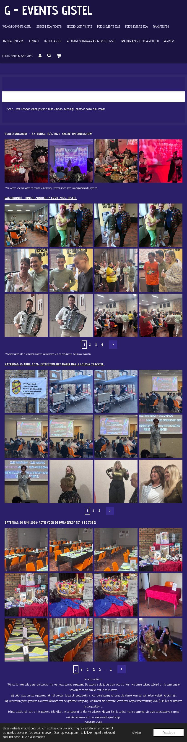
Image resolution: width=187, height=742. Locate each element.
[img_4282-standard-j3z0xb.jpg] (26, 481)
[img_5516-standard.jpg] (116, 549)
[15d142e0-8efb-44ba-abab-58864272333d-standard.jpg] (160, 639)
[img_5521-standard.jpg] (160, 594)
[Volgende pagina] (113, 344)
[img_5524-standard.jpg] (116, 639)
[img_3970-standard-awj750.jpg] (71, 315)
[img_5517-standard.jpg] (160, 549)
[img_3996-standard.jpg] (26, 270)
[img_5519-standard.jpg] (71, 594)
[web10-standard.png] (160, 161)
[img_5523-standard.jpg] (71, 639)
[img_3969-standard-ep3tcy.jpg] (160, 315)
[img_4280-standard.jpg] (160, 436)
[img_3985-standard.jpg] (116, 270)
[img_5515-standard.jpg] (71, 549)
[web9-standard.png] (116, 161)
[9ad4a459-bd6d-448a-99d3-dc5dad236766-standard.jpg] (160, 225)
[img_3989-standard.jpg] (71, 270)
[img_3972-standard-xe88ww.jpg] (26, 315)
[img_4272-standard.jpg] (160, 391)
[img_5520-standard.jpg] (116, 594)
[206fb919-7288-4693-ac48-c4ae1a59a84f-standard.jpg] (71, 225)
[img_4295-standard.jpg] (160, 481)
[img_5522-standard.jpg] (26, 639)
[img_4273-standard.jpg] (116, 391)
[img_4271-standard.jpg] (26, 436)
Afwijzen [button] (137, 732)
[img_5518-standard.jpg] (26, 594)
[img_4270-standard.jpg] (71, 436)
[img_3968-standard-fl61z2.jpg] (116, 315)
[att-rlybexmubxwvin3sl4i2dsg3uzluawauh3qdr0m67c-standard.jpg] (26, 225)
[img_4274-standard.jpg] (71, 391)
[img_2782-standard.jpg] (26, 161)
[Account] (40, 55)
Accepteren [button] (168, 732)
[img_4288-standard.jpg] (116, 481)
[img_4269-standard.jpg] (116, 436)
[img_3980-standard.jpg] (160, 270)
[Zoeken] (49, 55)
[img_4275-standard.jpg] (26, 391)
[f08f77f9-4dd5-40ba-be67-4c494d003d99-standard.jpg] (116, 225)
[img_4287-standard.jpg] (71, 481)
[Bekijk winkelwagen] (59, 55)
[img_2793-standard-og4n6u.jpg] (71, 161)
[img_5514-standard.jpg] (26, 549)
